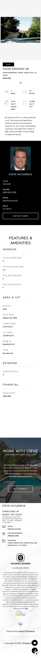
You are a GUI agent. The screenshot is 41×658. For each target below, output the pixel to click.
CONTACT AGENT (20, 216)
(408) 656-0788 (9, 192)
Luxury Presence (26, 631)
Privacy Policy (30, 643)
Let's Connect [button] (20, 489)
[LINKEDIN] (20, 624)
